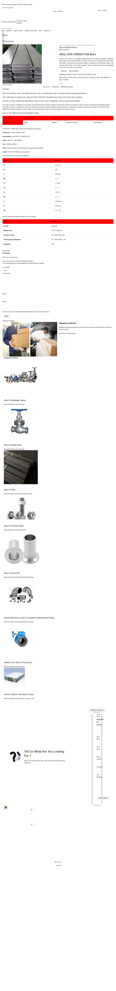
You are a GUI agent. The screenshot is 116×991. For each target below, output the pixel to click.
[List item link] (15, 830)
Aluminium (62, 816)
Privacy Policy (101, 819)
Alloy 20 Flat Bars (83, 77)
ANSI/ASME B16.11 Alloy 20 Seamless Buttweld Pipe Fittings (29, 618)
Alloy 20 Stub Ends (12, 573)
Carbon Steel (63, 819)
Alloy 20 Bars (73, 77)
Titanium (61, 854)
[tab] (47, 87)
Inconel (61, 832)
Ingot (60, 835)
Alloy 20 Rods (9, 490)
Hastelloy (62, 828)
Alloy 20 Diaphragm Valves (15, 400)
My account (100, 809)
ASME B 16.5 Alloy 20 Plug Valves (18, 662)
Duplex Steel (63, 825)
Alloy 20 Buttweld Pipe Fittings (24, 577)
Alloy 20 (65, 77)
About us (81, 813)
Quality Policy (82, 816)
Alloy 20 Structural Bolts (14, 526)
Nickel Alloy (62, 841)
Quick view (10, 397)
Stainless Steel (63, 847)
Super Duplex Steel (65, 851)
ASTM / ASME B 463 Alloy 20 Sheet (19, 694)
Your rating (6, 267)
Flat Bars (66, 79)
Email (5, 301)
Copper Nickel (63, 822)
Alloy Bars (93, 77)
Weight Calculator (83, 819)
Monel (61, 838)
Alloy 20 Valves (19, 404)
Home (61, 45)
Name (5, 294)
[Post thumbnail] (34, 815)
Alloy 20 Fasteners (20, 530)
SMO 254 (62, 844)
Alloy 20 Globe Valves (13, 445)
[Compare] (6, 397)
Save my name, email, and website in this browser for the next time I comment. (26, 311)
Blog (79, 822)
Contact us (81, 825)
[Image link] (5, 807)
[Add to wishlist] (15, 397)
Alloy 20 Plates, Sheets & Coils (24, 698)
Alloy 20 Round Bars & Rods (85, 45)
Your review (7, 273)
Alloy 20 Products (70, 45)
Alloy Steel (62, 813)
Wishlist (99, 813)
